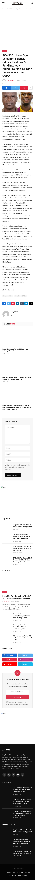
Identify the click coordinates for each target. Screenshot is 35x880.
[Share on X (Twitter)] (15, 88)
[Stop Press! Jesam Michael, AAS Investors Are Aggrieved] (6, 527)
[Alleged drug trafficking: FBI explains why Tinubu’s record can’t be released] (6, 638)
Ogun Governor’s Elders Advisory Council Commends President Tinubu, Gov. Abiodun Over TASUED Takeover (16, 407)
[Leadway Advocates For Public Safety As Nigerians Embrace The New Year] (6, 536)
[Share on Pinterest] (24, 88)
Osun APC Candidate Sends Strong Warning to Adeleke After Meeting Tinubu (22, 616)
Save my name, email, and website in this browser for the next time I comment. (17, 467)
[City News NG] (17, 3)
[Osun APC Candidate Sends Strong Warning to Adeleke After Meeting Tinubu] (6, 616)
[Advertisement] (17, 29)
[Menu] (3, 3)
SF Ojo (24, 296)
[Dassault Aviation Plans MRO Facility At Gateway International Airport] (17, 338)
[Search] (32, 3)
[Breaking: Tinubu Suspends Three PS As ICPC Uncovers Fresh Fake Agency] (6, 627)
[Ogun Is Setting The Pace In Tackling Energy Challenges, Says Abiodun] (6, 548)
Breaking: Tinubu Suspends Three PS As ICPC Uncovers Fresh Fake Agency (22, 627)
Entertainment (22, 875)
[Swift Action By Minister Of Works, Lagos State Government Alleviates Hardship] (17, 366)
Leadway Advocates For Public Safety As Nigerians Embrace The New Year (21, 536)
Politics (21, 872)
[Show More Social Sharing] (31, 88)
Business (13, 875)
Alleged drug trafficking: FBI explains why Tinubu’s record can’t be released (22, 638)
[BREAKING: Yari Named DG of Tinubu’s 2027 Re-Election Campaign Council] (6, 560)
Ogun (4, 51)
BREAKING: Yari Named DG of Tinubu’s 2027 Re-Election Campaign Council (22, 560)
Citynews (11, 80)
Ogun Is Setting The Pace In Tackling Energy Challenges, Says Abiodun (22, 548)
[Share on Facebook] (6, 88)
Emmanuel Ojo (7, 296)
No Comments (8, 83)
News (4, 592)
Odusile (17, 296)
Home (4, 9)
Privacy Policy (18, 704)
